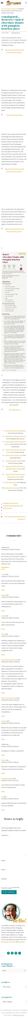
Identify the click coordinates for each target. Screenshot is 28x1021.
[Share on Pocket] (1, 516)
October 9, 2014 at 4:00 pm (10, 746)
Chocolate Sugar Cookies (14, 461)
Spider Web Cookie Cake (12, 488)
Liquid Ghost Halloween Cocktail (15, 436)
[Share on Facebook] (1, 504)
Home (2, 8)
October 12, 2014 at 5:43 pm (10, 618)
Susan (3, 595)
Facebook (21, 942)
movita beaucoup (7, 778)
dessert (8, 8)
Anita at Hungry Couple (8, 698)
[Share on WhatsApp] (1, 513)
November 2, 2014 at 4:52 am (10, 549)
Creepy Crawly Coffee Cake (14, 455)
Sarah (3, 616)
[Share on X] (1, 507)
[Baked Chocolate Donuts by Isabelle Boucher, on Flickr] (14, 122)
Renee (3, 760)
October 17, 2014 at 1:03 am (10, 576)
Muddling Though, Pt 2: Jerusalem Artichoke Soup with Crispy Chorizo (13, 505)
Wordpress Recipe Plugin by (9, 370)
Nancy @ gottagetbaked (9, 660)
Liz (2, 796)
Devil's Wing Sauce (11, 482)
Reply (3, 569)
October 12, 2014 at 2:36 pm (10, 636)
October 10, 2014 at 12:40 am (10, 723)
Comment (5, 835)
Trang (3, 574)
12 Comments (15, 33)
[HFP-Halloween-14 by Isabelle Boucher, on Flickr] (14, 418)
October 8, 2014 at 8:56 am (10, 798)
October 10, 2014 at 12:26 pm (10, 661)
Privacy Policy (18, 1015)
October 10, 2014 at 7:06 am (10, 700)
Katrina (3, 721)
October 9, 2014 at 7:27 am (10, 780)
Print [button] (21, 269)
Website (4, 879)
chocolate (13, 8)
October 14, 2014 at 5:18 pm (10, 597)
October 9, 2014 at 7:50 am (10, 762)
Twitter (5, 942)
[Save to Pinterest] (1, 510)
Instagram (12, 942)
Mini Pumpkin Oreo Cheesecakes (15, 430)
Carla (3, 634)
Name (3, 860)
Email (3, 869)
